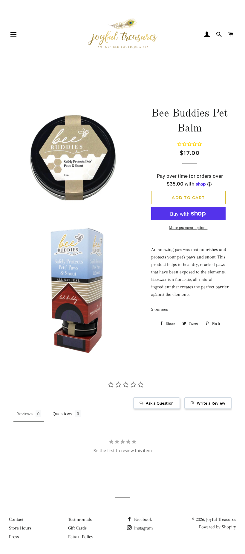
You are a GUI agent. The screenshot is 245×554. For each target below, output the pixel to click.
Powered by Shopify (217, 526)
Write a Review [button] (211, 403)
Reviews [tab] (24, 414)
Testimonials (80, 519)
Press (14, 536)
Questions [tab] (62, 414)
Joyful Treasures (221, 519)
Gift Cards (77, 528)
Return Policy (80, 536)
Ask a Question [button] (160, 403)
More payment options (188, 227)
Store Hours (20, 528)
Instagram (143, 528)
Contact (16, 519)
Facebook (142, 519)
